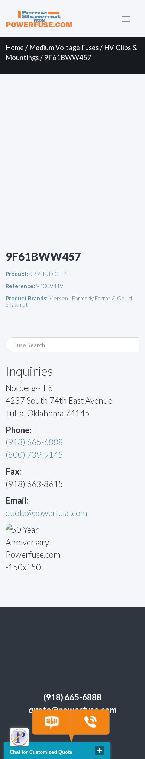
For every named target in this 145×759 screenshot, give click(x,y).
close (99, 750)
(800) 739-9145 (34, 455)
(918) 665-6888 (34, 442)
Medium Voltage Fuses (64, 47)
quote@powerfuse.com (46, 513)
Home (15, 47)
